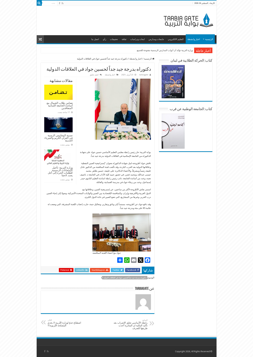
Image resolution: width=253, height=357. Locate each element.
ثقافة (124, 39)
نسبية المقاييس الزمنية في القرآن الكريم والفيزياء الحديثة (58, 138)
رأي (104, 39)
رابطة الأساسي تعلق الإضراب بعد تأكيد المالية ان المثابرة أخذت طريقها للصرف (130, 324)
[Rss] (62, 3)
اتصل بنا (95, 39)
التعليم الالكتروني (176, 39)
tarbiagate (143, 75)
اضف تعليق (94, 75)
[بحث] (39, 3)
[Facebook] (60, 3)
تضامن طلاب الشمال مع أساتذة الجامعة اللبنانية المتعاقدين (60, 105)
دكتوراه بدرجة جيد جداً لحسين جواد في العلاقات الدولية (125, 278)
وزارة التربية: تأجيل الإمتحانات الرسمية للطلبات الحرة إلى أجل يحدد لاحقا (60, 171)
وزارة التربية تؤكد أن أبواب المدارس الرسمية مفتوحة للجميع (165, 50)
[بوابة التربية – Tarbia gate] (188, 20)
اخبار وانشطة (193, 39)
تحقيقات (114, 39)
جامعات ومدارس (156, 39)
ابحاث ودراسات (137, 39)
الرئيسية (209, 39)
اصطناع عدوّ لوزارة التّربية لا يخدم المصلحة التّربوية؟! (64, 323)
